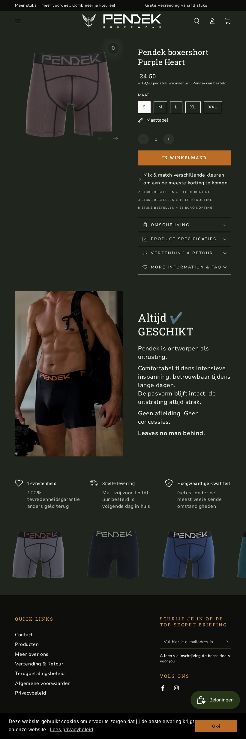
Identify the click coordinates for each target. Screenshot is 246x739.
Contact (24, 634)
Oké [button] (216, 726)
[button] (196, 21)
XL (193, 107)
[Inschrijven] (227, 641)
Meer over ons (32, 654)
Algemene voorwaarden (43, 683)
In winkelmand (184, 157)
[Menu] (18, 21)
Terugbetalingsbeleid (40, 673)
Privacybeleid (30, 693)
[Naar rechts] (115, 139)
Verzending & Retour (39, 664)
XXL (212, 107)
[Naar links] (100, 139)
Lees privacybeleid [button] (71, 729)
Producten (27, 644)
